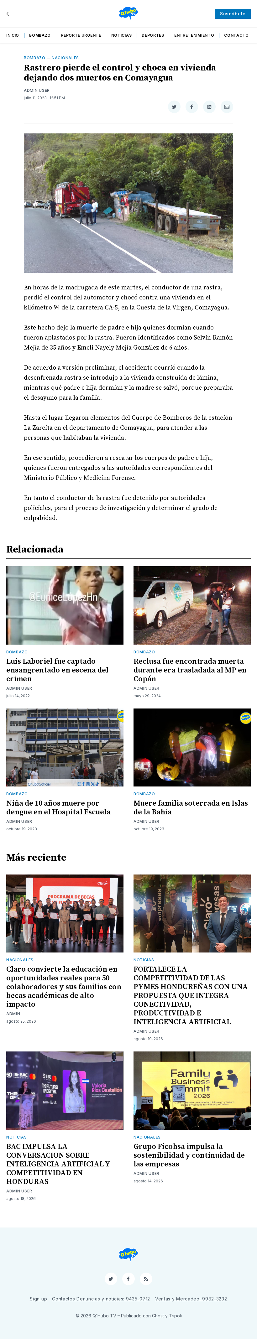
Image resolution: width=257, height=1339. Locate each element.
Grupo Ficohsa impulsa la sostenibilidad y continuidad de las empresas (189, 1155)
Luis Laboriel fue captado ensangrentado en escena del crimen (57, 670)
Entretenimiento (194, 35)
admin (13, 1013)
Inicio (12, 35)
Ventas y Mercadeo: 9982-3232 (191, 1298)
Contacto (236, 35)
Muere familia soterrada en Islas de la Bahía (191, 808)
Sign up (38, 1298)
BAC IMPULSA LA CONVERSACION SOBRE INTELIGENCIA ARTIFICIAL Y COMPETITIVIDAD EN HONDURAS (58, 1164)
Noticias (121, 35)
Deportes (153, 35)
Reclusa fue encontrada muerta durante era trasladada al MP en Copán (190, 670)
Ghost (158, 1315)
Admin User (37, 90)
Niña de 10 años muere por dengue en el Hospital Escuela (58, 808)
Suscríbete (233, 13)
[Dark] (8, 14)
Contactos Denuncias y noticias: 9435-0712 (101, 1298)
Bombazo (40, 35)
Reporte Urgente (81, 35)
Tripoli (175, 1315)
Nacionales (65, 57)
